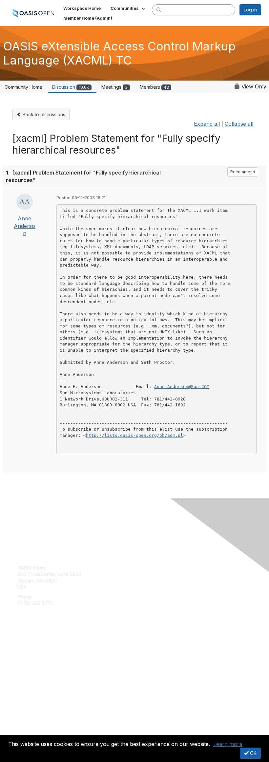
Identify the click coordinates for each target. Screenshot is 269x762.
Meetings (114, 87)
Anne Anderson (24, 225)
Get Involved (31, 646)
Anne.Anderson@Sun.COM (181, 386)
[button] (128, 8)
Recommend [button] (242, 171)
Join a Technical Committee (47, 665)
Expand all (207, 124)
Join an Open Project (40, 656)
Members (154, 87)
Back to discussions (43, 114)
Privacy (25, 731)
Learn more (227, 744)
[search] (159, 9)
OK (253, 753)
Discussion (70, 87)
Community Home (23, 87)
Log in (250, 9)
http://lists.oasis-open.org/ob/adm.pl (134, 435)
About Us (27, 725)
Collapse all (239, 124)
